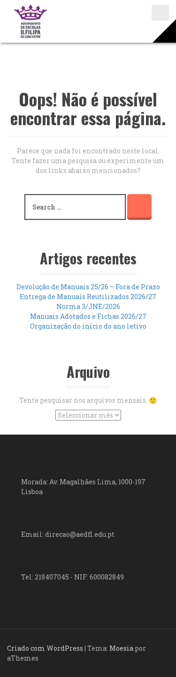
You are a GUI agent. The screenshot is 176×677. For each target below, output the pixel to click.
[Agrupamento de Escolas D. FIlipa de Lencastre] (30, 20)
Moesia (121, 648)
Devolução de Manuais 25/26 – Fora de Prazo (88, 286)
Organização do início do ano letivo (88, 326)
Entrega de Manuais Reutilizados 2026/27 (88, 296)
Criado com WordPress (45, 648)
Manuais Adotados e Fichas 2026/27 (88, 316)
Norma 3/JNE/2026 (88, 306)
